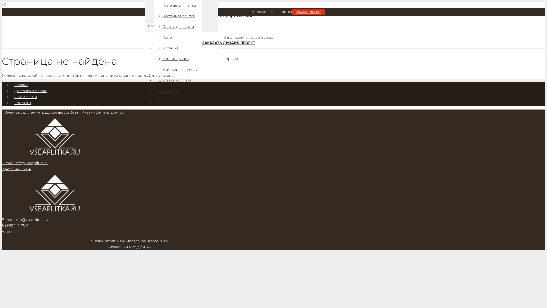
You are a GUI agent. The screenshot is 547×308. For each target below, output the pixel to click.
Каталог (21, 85)
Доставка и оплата (30, 91)
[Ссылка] (55, 214)
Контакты (22, 103)
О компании (25, 97)
